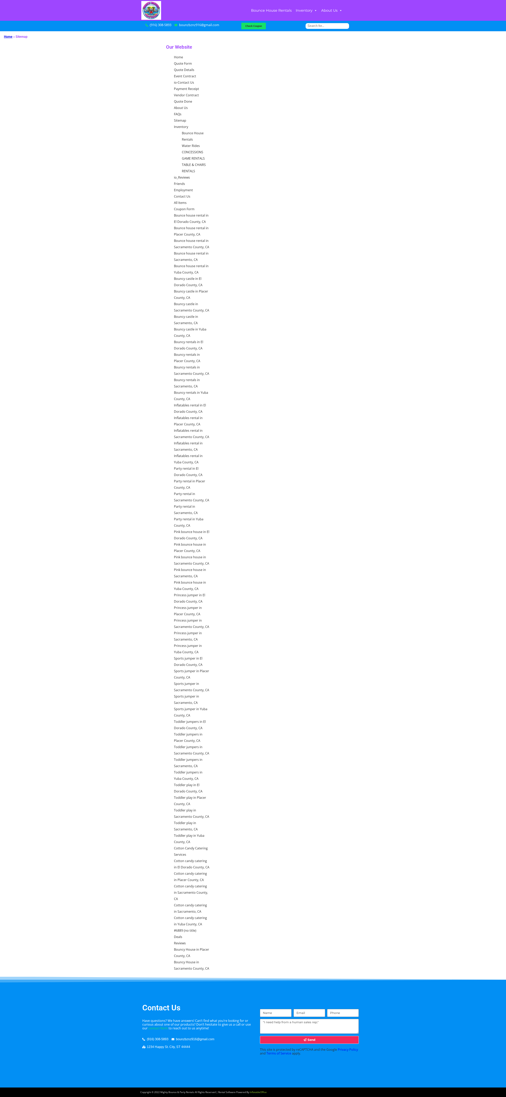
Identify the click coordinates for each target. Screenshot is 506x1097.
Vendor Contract (186, 95)
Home (8, 37)
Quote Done (183, 101)
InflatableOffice (258, 1092)
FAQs (177, 114)
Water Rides (191, 146)
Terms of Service (278, 1053)
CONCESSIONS (192, 152)
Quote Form (183, 63)
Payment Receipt (186, 89)
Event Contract (185, 76)
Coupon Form (184, 209)
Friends (179, 184)
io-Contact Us (184, 82)
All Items (180, 203)
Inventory (304, 10)
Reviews (180, 943)
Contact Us (182, 196)
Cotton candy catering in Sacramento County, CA (191, 892)
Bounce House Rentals (271, 10)
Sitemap (180, 120)
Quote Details (184, 70)
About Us (329, 10)
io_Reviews (182, 177)
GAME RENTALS (193, 158)
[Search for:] (327, 25)
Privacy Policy (348, 1049)
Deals (178, 937)
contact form (158, 1028)
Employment (183, 190)
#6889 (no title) (185, 930)
